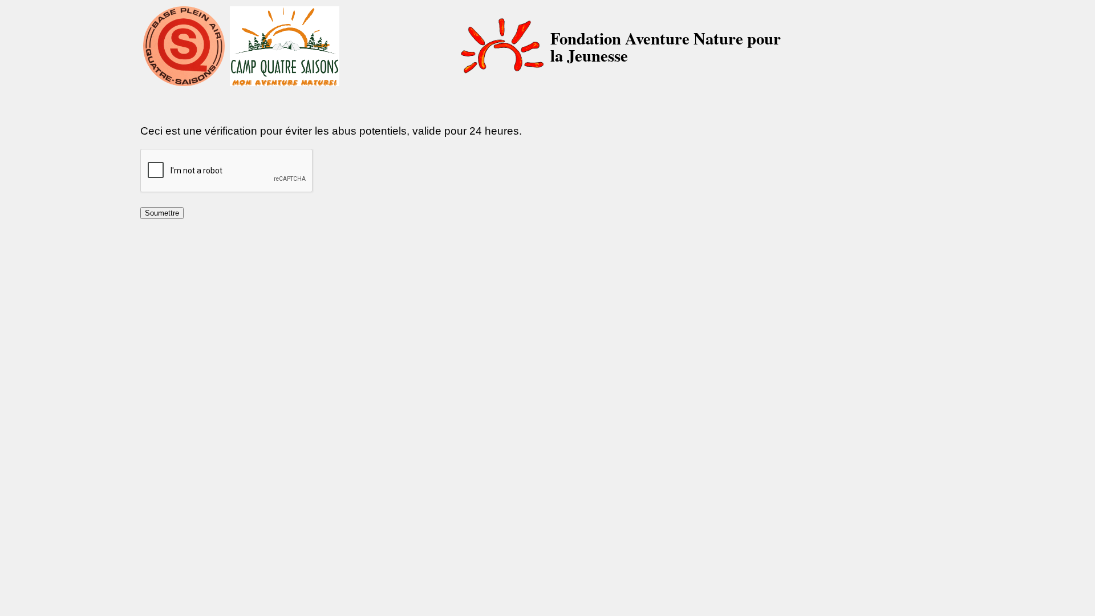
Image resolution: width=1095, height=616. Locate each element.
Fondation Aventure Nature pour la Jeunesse (665, 46)
